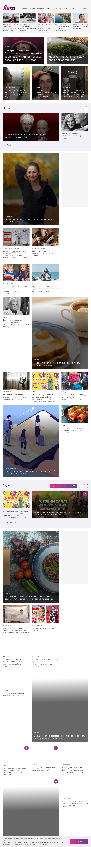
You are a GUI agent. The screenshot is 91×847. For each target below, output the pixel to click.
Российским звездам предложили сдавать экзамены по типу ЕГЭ (26, 135)
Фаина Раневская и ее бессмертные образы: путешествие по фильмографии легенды (16, 323)
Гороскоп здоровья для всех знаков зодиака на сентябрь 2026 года (28, 220)
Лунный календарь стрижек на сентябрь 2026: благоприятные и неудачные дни (45, 93)
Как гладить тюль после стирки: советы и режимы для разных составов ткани (15, 396)
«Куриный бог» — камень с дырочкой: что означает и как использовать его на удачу (45, 288)
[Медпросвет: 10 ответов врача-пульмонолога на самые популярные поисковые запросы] (45, 645)
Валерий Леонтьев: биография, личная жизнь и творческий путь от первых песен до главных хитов (23, 55)
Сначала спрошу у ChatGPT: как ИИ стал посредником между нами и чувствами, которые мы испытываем (74, 93)
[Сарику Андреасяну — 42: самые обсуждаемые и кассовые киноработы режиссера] (16, 645)
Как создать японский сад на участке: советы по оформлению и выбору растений (15, 770)
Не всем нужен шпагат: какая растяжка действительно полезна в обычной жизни (11, 27)
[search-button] (77, 9)
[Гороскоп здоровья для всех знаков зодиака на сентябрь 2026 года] (31, 189)
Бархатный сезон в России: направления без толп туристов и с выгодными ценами (62, 27)
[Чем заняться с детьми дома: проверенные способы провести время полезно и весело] (16, 272)
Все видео (11, 522)
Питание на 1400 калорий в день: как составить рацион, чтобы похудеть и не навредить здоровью (29, 597)
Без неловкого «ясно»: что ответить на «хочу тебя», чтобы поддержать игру (74, 803)
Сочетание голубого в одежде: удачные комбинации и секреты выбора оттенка (74, 396)
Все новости (12, 144)
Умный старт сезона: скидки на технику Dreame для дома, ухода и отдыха (28, 27)
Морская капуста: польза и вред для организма (66, 58)
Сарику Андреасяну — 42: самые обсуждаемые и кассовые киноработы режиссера (13, 662)
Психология (51, 8)
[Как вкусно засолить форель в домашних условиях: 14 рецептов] (74, 414)
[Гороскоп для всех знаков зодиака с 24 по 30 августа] (16, 679)
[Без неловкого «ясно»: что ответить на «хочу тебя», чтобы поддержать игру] (74, 787)
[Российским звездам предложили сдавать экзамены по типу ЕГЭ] (31, 127)
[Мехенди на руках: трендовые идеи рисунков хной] (45, 753)
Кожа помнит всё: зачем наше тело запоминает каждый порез (81, 26)
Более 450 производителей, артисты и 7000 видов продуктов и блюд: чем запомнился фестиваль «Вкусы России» (16, 255)
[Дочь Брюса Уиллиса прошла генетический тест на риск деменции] (74, 122)
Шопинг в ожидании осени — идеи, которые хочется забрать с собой (45, 253)
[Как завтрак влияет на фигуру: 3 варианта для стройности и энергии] (60, 333)
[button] (86, 108)
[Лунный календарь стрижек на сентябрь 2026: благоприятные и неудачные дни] (45, 83)
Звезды (25, 8)
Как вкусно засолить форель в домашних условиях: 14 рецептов (74, 430)
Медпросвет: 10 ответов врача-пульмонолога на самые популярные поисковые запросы (45, 662)
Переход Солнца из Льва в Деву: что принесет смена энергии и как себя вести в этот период (72, 770)
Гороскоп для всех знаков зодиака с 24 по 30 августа (14, 694)
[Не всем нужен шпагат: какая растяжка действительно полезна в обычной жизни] (11, 18)
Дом (70, 8)
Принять (79, 841)
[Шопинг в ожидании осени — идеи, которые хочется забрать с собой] (45, 237)
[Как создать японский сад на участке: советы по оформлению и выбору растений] (16, 753)
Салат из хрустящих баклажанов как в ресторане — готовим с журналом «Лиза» (59, 513)
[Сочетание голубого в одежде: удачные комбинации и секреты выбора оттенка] (74, 381)
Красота (40, 8)
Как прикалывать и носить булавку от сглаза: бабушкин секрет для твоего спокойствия (16, 630)
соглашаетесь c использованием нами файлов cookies (45, 842)
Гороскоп (62, 8)
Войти (84, 8)
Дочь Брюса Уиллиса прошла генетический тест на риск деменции (73, 135)
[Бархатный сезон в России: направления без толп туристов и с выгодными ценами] (63, 18)
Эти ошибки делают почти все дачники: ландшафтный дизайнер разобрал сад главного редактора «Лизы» (44, 398)
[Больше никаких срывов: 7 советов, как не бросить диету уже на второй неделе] (60, 706)
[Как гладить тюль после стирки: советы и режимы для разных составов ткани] (16, 381)
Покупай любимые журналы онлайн (43, 629)
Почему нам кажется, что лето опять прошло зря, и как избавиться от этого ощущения (15, 93)
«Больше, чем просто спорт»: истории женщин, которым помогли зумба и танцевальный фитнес (45, 27)
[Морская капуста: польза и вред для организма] (67, 50)
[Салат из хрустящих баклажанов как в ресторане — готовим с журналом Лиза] (60, 504)
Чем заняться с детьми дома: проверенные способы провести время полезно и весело (15, 289)
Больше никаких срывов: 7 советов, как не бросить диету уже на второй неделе (59, 737)
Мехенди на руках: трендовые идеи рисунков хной (44, 768)
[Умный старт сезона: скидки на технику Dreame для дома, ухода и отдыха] (28, 18)
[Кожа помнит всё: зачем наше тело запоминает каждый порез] (81, 18)
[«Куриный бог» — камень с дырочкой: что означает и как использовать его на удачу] (45, 272)
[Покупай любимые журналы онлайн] (45, 614)
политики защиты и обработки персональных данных (35, 844)
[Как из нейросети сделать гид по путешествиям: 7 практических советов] (31, 441)
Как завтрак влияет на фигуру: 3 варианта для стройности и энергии (57, 364)
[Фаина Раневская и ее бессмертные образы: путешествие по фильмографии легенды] (16, 306)
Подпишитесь (61, 486)
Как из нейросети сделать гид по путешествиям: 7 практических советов (30, 472)
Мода (32, 8)
